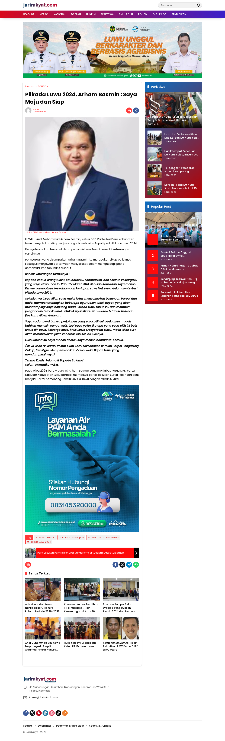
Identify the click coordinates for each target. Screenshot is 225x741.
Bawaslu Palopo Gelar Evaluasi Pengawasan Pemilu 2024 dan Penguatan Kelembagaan (121, 608)
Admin (36, 109)
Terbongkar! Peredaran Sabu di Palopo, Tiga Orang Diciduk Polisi (179, 170)
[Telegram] (129, 565)
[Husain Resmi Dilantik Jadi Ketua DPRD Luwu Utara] (82, 628)
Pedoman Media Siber (70, 725)
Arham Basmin (46, 537)
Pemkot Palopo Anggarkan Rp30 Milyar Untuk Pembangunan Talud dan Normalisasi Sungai (177, 254)
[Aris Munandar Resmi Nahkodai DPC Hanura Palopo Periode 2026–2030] (43, 589)
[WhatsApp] (136, 565)
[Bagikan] (136, 110)
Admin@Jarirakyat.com (43, 697)
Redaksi (28, 725)
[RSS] (65, 713)
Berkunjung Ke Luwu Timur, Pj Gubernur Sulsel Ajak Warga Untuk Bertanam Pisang (178, 281)
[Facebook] (115, 565)
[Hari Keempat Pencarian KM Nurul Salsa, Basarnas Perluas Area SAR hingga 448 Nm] (154, 154)
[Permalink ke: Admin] (29, 110)
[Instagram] (52, 713)
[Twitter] (122, 565)
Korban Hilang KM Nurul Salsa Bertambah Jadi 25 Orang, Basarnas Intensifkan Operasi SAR (180, 186)
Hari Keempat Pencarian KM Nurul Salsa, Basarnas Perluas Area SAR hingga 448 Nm (180, 153)
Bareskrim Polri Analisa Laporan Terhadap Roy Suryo (179, 294)
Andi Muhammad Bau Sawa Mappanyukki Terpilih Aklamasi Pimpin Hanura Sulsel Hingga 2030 (42, 646)
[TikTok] (58, 713)
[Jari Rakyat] (40, 5)
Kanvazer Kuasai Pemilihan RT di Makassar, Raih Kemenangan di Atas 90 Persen (81, 608)
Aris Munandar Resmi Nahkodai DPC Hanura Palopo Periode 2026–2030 (42, 608)
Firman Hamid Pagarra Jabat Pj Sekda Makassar (179, 267)
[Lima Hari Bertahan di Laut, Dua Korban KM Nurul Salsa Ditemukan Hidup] (154, 138)
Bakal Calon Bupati (73, 537)
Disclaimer (44, 725)
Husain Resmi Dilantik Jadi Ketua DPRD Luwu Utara (80, 644)
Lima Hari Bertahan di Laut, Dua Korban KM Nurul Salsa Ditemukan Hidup (181, 136)
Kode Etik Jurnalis (100, 725)
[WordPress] (45, 713)
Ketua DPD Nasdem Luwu (105, 537)
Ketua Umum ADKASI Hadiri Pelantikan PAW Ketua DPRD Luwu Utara (120, 646)
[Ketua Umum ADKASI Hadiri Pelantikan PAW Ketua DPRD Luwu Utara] (121, 628)
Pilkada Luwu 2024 (40, 542)
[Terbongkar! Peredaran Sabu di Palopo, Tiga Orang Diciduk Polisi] (154, 171)
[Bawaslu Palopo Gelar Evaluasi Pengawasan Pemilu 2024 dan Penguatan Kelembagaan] (121, 589)
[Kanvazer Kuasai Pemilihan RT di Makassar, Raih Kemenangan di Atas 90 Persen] (82, 589)
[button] (198, 5)
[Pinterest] (39, 713)
